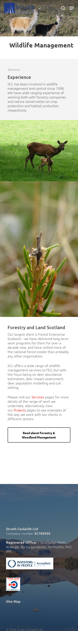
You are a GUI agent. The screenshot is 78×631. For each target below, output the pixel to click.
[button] (71, 8)
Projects (20, 410)
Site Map (13, 601)
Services (38, 396)
